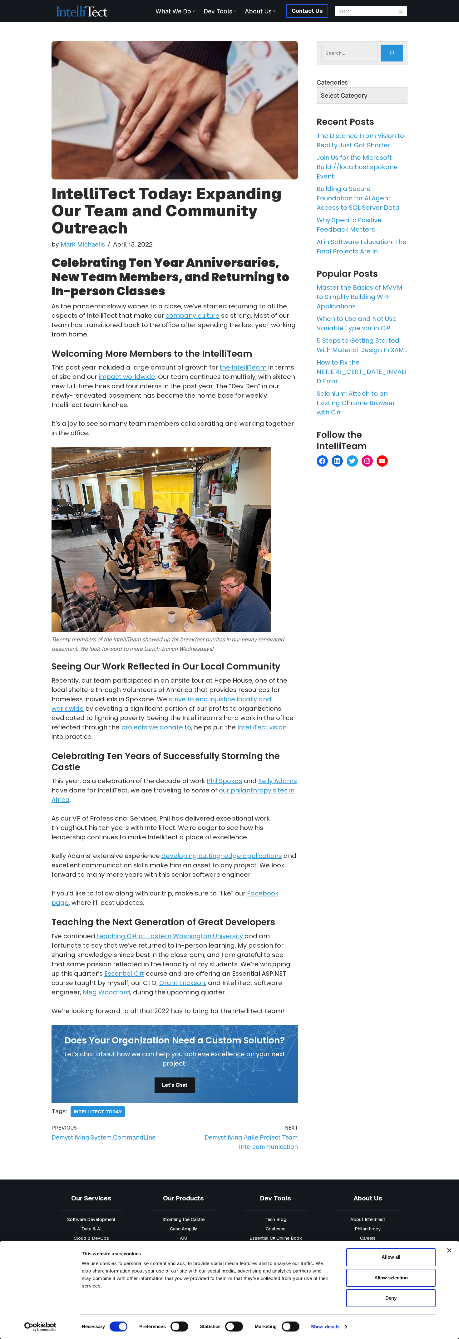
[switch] (179, 1327)
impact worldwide (127, 376)
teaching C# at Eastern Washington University (169, 936)
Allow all (391, 1257)
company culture (192, 315)
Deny (391, 1298)
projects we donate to (156, 727)
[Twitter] (352, 461)
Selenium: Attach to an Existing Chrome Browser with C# (356, 403)
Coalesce (275, 1229)
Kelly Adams (277, 781)
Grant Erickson (182, 982)
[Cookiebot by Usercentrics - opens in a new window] (40, 1327)
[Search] (400, 11)
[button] (194, 11)
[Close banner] (449, 1250)
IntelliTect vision (262, 727)
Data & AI (91, 1229)
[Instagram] (367, 461)
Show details (325, 1326)
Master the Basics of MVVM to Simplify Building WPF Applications (359, 297)
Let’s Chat (174, 1085)
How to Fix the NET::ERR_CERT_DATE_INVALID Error (361, 371)
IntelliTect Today (98, 1112)
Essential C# (124, 973)
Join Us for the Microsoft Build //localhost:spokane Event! (357, 167)
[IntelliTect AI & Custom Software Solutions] (82, 11)
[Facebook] (322, 461)
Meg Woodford (106, 992)
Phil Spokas (224, 781)
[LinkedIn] (337, 461)
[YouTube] (382, 461)
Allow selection (391, 1277)
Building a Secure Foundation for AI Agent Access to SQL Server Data (358, 198)
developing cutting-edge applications (221, 855)
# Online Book (287, 1238)
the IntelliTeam (243, 367)
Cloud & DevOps (91, 1238)
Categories (332, 82)
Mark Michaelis (83, 244)
